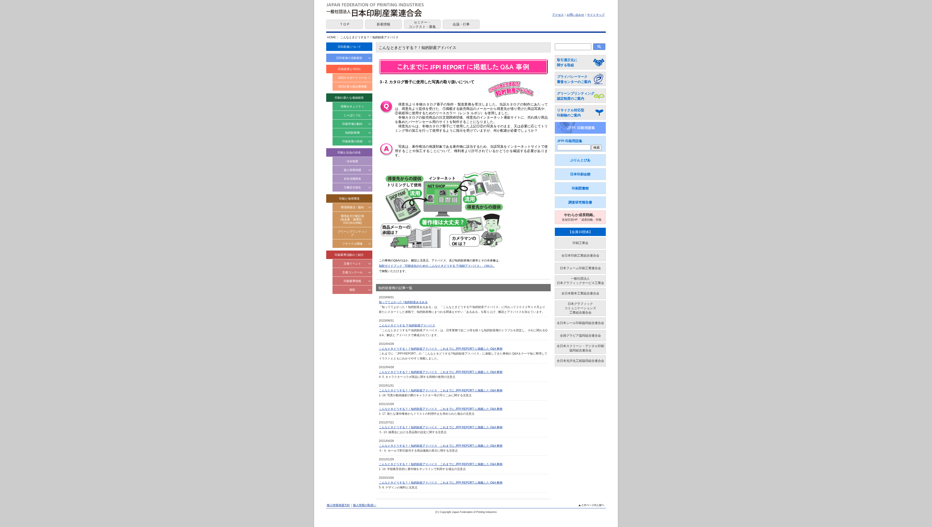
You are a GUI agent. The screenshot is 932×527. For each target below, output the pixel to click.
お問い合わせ (575, 14)
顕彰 (352, 290)
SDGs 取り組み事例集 (352, 86)
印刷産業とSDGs (349, 69)
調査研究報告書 (580, 202)
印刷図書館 (580, 188)
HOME (331, 37)
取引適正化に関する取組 (567, 62)
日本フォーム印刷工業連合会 (580, 268)
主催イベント (352, 263)
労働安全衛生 (352, 187)
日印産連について (349, 47)
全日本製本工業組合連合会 (580, 293)
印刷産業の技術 (352, 141)
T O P (344, 24)
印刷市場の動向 (352, 124)
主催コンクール (352, 272)
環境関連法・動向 (352, 207)
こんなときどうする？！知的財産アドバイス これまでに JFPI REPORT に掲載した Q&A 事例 (440, 372)
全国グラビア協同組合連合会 (580, 335)
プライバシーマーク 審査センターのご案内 (574, 79)
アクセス (558, 14)
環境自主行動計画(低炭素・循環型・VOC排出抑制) (352, 219)
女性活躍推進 (352, 178)
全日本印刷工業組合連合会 (580, 255)
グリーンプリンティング (352, 233)
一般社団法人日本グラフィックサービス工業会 (580, 281)
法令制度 (352, 161)
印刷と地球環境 (349, 198)
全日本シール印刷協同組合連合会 (580, 323)
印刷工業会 (580, 243)
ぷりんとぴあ (580, 160)
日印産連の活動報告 (349, 58)
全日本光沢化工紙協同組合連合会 (580, 361)
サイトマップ (596, 14)
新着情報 (383, 24)
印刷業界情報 (352, 281)
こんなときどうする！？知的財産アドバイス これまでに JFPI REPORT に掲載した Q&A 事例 (440, 348)
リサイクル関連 (352, 243)
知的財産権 (352, 132)
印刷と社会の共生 (349, 152)
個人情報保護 (352, 170)
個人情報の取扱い (364, 505)
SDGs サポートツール (352, 78)
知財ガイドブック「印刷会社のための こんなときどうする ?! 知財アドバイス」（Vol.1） (437, 266)
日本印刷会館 (580, 174)
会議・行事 (461, 24)
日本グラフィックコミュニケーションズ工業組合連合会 (580, 308)
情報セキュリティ (352, 106)
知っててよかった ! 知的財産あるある (403, 302)
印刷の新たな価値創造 (349, 97)
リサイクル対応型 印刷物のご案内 (570, 112)
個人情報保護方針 (338, 505)
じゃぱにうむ (352, 115)
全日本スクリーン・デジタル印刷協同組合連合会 (580, 348)
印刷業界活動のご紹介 (349, 255)
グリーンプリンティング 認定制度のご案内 (575, 95)
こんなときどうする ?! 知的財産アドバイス (407, 325)
